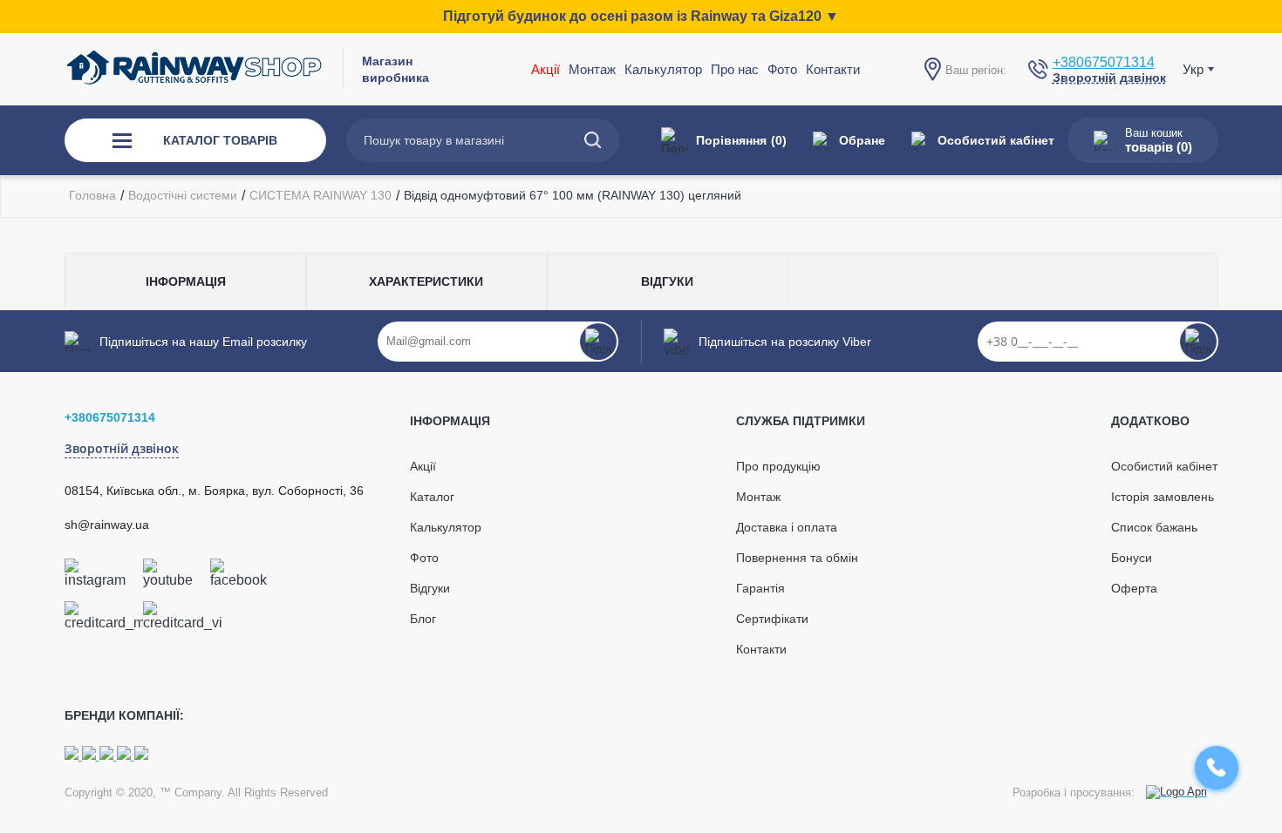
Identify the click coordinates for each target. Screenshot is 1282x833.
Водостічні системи (182, 195)
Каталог (432, 497)
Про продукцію (778, 466)
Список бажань (1154, 527)
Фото (782, 69)
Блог (423, 619)
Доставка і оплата (786, 527)
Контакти (833, 69)
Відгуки (430, 588)
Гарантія (760, 588)
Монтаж (758, 497)
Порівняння (741, 140)
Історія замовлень (1162, 497)
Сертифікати (772, 619)
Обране (862, 140)
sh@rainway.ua (107, 525)
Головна (92, 195)
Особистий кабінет (996, 140)
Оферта (1134, 588)
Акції (545, 69)
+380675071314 (1104, 62)
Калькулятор (663, 69)
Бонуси (1131, 558)
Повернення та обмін (797, 558)
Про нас (735, 69)
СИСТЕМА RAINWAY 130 (320, 195)
